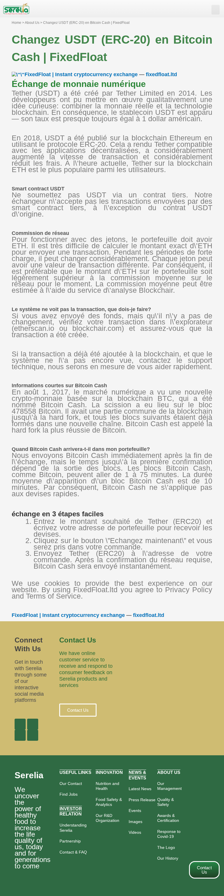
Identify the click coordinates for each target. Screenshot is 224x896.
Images (135, 821)
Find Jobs (69, 794)
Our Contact (71, 783)
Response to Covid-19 (169, 834)
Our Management (169, 786)
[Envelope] (32, 735)
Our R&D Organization (107, 818)
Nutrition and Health (107, 786)
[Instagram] (20, 735)
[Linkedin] (32, 724)
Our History (167, 858)
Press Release (142, 799)
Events (135, 810)
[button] (215, 10)
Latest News (140, 788)
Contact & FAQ (73, 852)
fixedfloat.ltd (161, 74)
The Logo (166, 847)
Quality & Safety (165, 802)
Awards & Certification (168, 818)
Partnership (70, 841)
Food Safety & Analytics (109, 802)
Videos (135, 832)
